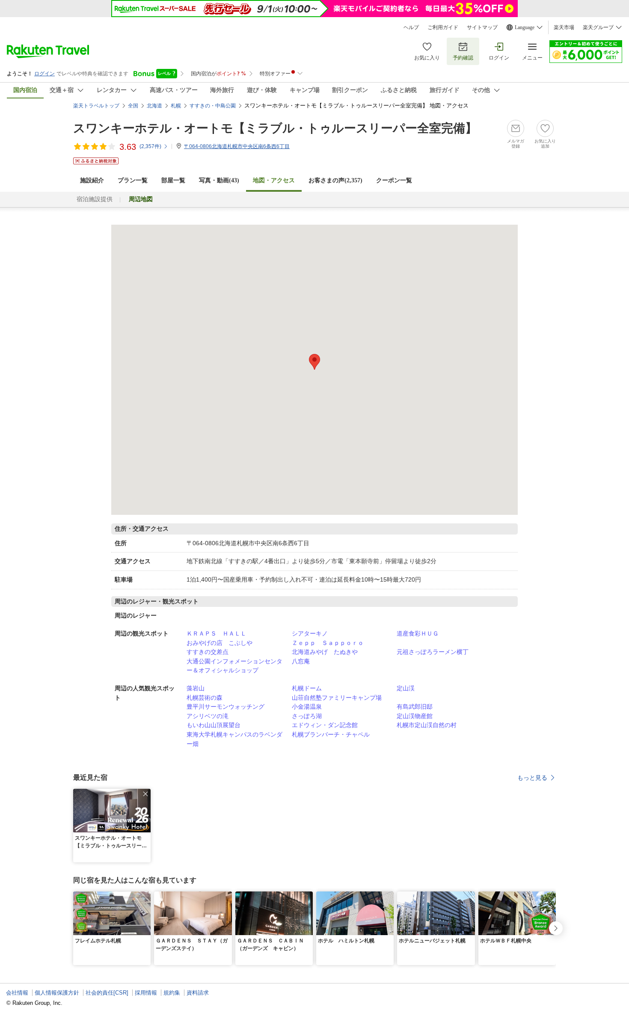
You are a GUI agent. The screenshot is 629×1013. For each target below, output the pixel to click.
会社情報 (17, 992)
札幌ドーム (307, 688)
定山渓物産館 (415, 716)
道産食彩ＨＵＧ (418, 633)
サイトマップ (482, 27)
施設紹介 (92, 180)
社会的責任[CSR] (107, 992)
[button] (145, 794)
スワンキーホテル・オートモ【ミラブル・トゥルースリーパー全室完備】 (275, 128)
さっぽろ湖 (307, 716)
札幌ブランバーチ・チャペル (331, 734)
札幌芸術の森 (205, 697)
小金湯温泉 (307, 706)
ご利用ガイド (442, 27)
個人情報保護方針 (57, 992)
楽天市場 (564, 27)
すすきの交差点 (207, 651)
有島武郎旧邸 (415, 706)
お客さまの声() (335, 180)
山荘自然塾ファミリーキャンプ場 (337, 697)
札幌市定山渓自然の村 (427, 725)
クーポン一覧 (394, 180)
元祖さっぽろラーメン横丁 (433, 651)
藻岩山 (196, 688)
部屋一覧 (173, 180)
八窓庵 (301, 661)
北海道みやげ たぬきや (325, 651)
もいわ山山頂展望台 (213, 725)
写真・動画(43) (219, 180)
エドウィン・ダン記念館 (325, 725)
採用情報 (146, 992)
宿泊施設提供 (95, 199)
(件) (150, 146)
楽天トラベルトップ (96, 106)
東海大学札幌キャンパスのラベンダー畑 (234, 739)
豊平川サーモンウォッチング (225, 706)
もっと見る (532, 777)
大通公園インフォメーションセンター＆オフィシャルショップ (234, 666)
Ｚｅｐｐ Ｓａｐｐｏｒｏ (328, 642)
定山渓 (406, 688)
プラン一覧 (133, 180)
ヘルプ (411, 27)
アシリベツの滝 (207, 716)
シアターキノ (310, 633)
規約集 (171, 992)
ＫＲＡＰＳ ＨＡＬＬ (216, 633)
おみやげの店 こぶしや (219, 642)
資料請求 (198, 992)
